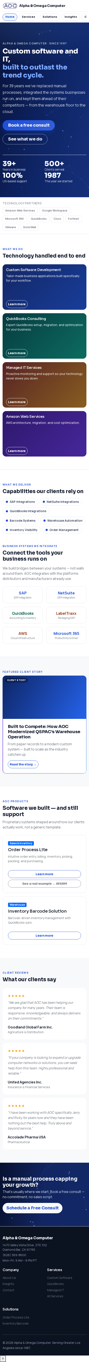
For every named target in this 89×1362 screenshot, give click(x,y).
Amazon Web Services (20, 210)
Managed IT (55, 1290)
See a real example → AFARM (44, 883)
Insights (8, 1284)
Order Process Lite (16, 1317)
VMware (10, 227)
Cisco (57, 219)
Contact (8, 1290)
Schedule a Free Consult (32, 1208)
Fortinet (73, 219)
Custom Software (59, 1278)
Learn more (17, 304)
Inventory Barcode (16, 1323)
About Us (9, 1278)
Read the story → (23, 764)
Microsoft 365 (14, 219)
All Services (55, 1296)
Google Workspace (54, 210)
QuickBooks (39, 219)
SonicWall (29, 227)
